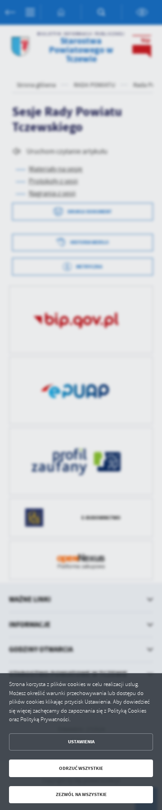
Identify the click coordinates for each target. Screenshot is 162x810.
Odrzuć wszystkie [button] (81, 768)
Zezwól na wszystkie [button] (81, 794)
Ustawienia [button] (81, 741)
